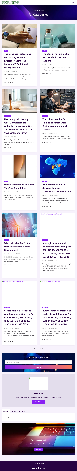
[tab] (6, 411)
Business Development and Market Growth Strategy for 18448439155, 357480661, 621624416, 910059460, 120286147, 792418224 (56, 318)
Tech (6, 50)
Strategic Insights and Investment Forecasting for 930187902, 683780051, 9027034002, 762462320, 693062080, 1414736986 (56, 250)
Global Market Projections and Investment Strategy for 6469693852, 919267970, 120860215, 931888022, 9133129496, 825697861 (19, 318)
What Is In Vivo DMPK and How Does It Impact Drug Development (17, 247)
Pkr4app (45, 240)
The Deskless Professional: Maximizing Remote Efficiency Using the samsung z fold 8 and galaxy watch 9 (18, 61)
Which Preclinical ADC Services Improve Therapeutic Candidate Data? (57, 188)
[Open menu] (73, 2)
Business (45, 116)
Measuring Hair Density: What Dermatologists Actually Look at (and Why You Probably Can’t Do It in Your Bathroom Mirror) (18, 126)
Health (45, 50)
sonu (45, 260)
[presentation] (19, 36)
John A (7, 71)
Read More (8, 82)
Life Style (7, 116)
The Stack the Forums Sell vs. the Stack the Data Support (56, 57)
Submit (38, 367)
